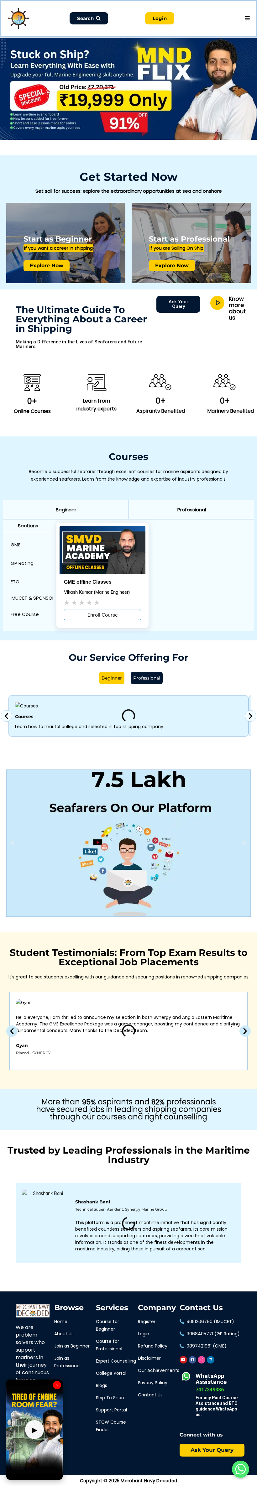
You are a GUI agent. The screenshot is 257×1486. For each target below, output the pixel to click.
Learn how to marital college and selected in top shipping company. (89, 726)
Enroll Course (102, 615)
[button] (65, 509)
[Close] (108, 39)
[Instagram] (201, 1359)
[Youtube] (183, 1359)
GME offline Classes (88, 582)
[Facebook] (192, 1359)
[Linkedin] (210, 1359)
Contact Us (201, 1307)
